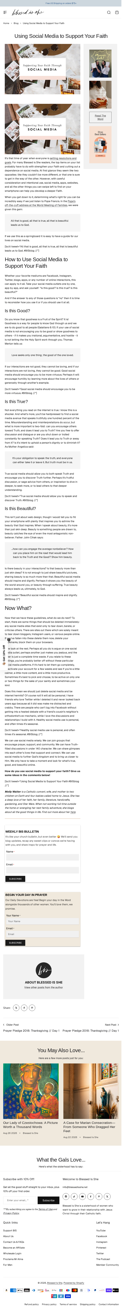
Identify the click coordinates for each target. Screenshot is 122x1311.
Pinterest (101, 1247)
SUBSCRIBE (15, 878)
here (72, 812)
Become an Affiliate (14, 1247)
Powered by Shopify (74, 1282)
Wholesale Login (12, 1253)
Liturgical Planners (58, 3)
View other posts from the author (43, 987)
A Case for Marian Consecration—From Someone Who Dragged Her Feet (89, 1127)
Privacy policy (49, 1304)
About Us (8, 1236)
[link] (16, 1008)
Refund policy (31, 1304)
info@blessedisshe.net (75, 1187)
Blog (16, 23)
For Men (7, 1264)
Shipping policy (87, 1304)
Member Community (107, 1264)
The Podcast (103, 1259)
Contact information (109, 1304)
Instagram (101, 1241)
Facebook (101, 1236)
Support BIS (10, 1230)
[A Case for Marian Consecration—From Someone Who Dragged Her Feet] (91, 1091)
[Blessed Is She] (27, 12)
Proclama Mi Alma (13, 1259)
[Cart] (116, 12)
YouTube (100, 1230)
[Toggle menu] (5, 12)
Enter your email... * (17, 1200)
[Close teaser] (8, 640)
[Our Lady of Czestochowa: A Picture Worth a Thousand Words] (31, 1091)
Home (6, 23)
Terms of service (68, 1304)
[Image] (100, 63)
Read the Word (100, 117)
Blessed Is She (54, 1282)
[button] (4, 655)
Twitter (100, 1253)
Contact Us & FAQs (13, 1241)
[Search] (108, 12)
